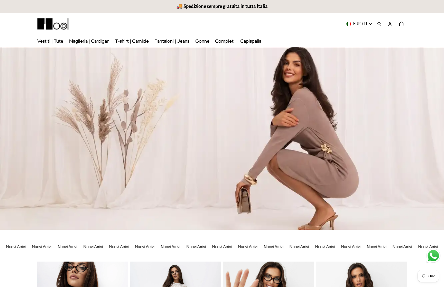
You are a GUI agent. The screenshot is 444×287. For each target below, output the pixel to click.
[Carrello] (401, 24)
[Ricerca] (379, 24)
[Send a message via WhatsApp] (433, 256)
